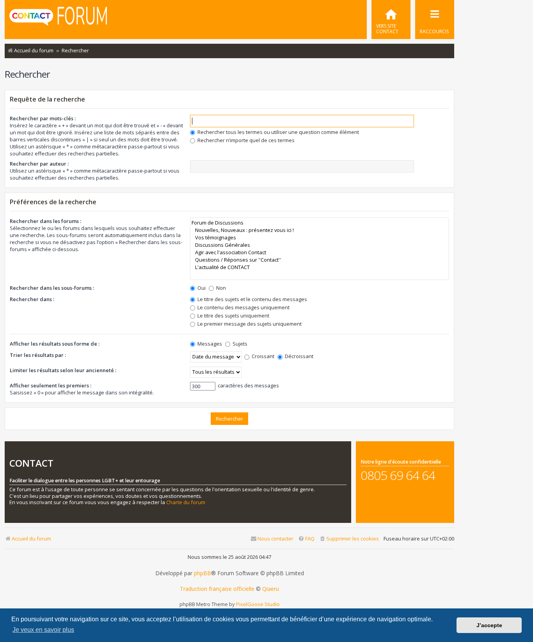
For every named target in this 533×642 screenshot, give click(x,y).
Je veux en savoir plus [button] (43, 629)
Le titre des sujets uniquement (232, 315)
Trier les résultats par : (38, 354)
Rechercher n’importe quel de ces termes (245, 140)
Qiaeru (270, 588)
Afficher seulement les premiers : (50, 385)
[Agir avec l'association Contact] (319, 252)
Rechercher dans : (32, 299)
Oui (201, 287)
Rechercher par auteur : (39, 163)
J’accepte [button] (489, 625)
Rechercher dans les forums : (45, 221)
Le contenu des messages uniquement (243, 307)
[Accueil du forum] (58, 19)
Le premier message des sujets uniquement (249, 323)
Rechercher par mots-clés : (43, 118)
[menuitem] (390, 19)
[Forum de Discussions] (319, 222)
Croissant (262, 356)
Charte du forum (185, 502)
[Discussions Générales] (319, 245)
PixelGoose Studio (258, 604)
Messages (209, 343)
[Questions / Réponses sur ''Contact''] (319, 260)
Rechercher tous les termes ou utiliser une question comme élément (277, 132)
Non (220, 287)
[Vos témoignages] (319, 237)
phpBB (202, 573)
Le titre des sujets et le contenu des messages (251, 299)
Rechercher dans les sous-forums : (52, 287)
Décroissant (298, 356)
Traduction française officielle (217, 588)
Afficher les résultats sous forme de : (54, 343)
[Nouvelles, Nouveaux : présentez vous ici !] (319, 230)
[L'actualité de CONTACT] (319, 267)
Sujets (239, 343)
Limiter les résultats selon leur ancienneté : (63, 370)
